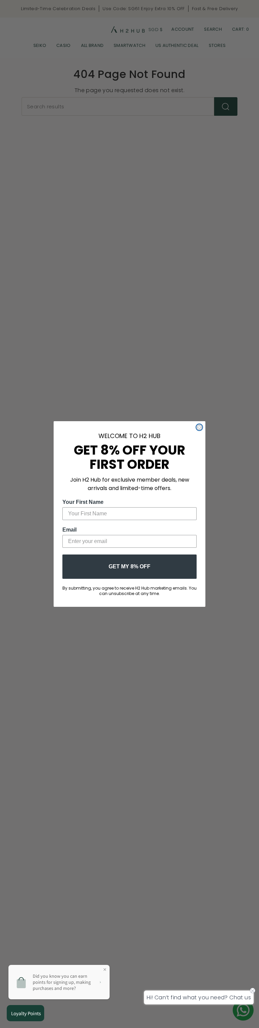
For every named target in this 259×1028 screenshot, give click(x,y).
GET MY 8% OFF (129, 566)
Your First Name (83, 502)
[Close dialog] (199, 427)
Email (69, 530)
